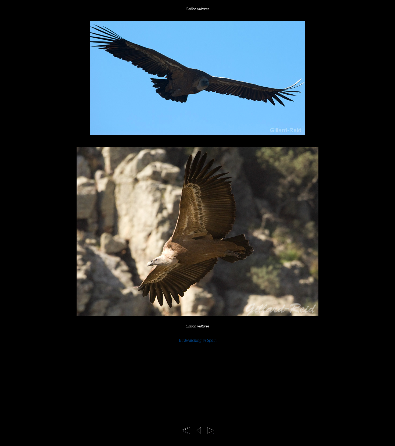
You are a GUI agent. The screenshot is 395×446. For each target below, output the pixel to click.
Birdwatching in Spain (198, 340)
